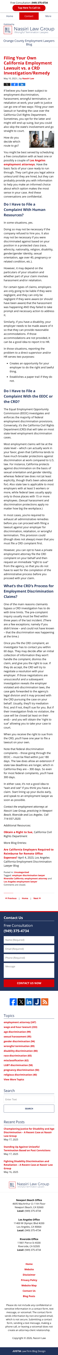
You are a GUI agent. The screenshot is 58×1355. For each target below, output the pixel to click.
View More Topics (14, 1079)
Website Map (29, 1285)
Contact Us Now (29, 983)
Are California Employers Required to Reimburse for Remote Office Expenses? (29, 853)
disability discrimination (21, 1050)
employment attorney (36, 878)
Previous (11, 898)
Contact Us (29, 1290)
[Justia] (36, 1001)
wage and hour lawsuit (20, 1027)
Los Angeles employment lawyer (20, 881)
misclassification (16, 1060)
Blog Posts (29, 1296)
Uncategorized (21, 872)
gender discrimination (19, 1041)
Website (29, 1269)
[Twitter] (21, 1001)
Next (37, 898)
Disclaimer (29, 1274)
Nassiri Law (39, 1338)
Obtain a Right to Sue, (18, 832)
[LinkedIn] (29, 1001)
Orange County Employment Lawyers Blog (29, 29)
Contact (29, 16)
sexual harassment (17, 1036)
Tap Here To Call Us (29, 7)
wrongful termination (19, 1046)
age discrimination (17, 1031)
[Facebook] (13, 1001)
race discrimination (18, 1055)
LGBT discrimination (18, 1065)
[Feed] (44, 1001)
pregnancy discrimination (21, 1070)
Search (29, 1108)
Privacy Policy (29, 1280)
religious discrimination (20, 1074)
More (48, 16)
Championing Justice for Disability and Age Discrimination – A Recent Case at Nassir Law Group (29, 1132)
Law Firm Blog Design (29, 1351)
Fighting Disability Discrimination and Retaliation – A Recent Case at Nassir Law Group (28, 1165)
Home (9, 16)
